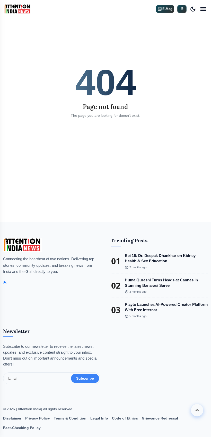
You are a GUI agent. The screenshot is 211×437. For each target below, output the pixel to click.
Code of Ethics (125, 418)
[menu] (203, 9)
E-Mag (165, 9)
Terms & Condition (70, 418)
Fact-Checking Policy (22, 428)
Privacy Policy (37, 418)
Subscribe (85, 378)
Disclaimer (12, 418)
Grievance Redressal (160, 418)
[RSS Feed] (5, 282)
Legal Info (99, 418)
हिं (182, 9)
